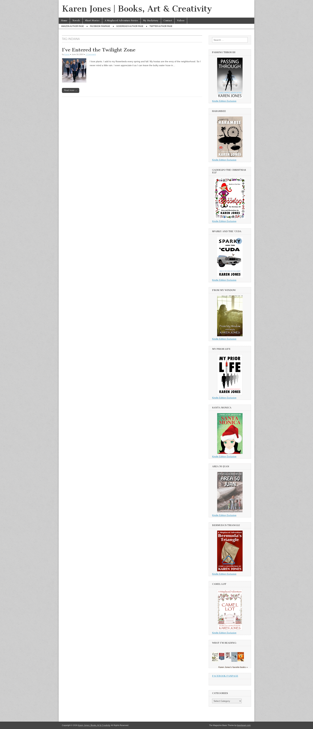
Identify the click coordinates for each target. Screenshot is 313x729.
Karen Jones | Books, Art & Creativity (137, 9)
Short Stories (92, 20)
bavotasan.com (244, 725)
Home (64, 20)
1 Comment (91, 54)
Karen (67, 54)
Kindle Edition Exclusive (224, 101)
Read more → (70, 90)
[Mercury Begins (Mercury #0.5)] (241, 660)
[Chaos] (228, 657)
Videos (181, 20)
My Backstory (150, 20)
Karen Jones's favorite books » (233, 667)
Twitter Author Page (160, 26)
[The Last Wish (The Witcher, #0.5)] (234, 661)
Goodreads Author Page (129, 26)
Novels (76, 20)
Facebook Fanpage (100, 26)
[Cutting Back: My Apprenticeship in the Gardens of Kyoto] (215, 661)
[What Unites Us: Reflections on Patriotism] (221, 660)
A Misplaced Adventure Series (121, 20)
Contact (168, 20)
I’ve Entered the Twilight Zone (98, 50)
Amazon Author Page (72, 26)
